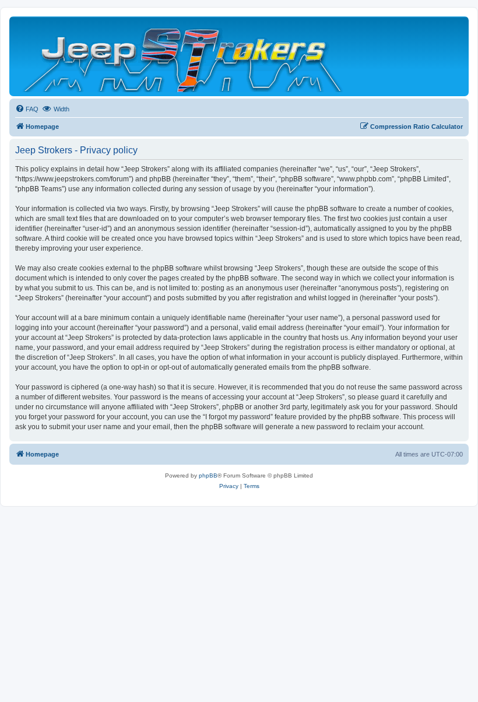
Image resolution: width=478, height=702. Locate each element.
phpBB (208, 475)
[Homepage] (184, 56)
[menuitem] (26, 109)
